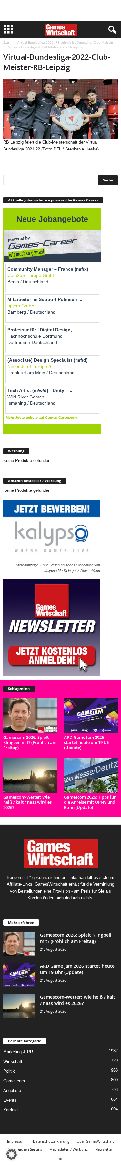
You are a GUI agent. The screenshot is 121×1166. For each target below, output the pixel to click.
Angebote (12, 1090)
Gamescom (14, 1080)
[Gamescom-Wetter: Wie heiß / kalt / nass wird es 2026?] (30, 775)
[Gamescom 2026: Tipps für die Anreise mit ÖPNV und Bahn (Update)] (91, 775)
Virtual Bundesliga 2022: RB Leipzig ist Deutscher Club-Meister (65, 42)
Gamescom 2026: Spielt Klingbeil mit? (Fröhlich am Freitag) (29, 742)
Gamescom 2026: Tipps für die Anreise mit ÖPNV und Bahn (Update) (90, 802)
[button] (11, 1154)
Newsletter (104, 1149)
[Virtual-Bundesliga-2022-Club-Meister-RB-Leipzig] (60, 109)
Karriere (10, 1110)
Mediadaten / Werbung (68, 1149)
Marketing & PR (18, 1051)
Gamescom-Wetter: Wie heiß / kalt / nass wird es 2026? (27, 802)
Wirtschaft (12, 1061)
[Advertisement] (60, 11)
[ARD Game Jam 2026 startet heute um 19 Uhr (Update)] (91, 715)
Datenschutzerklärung (51, 1141)
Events (9, 1100)
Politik (9, 1071)
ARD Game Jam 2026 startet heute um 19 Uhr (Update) (87, 742)
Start (7, 42)
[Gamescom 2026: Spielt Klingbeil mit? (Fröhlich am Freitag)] (30, 715)
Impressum (16, 1141)
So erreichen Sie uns (25, 1149)
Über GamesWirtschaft (95, 1141)
